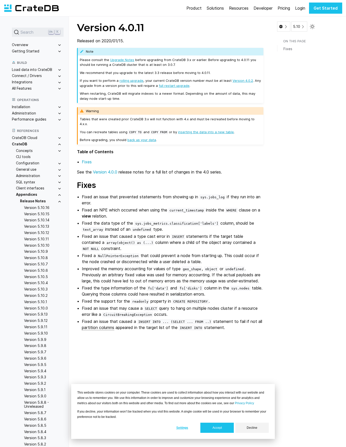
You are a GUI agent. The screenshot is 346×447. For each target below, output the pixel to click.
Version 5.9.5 (35, 364)
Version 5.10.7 (36, 264)
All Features (22, 88)
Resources (238, 8)
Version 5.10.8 (36, 258)
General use (26, 169)
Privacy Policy (244, 403)
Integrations (22, 82)
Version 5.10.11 (36, 239)
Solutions (215, 8)
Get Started (326, 8)
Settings (182, 428)
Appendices (26, 194)
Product (194, 8)
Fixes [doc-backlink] (86, 185)
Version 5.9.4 (35, 371)
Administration (24, 113)
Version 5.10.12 (36, 232)
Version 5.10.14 (36, 220)
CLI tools (23, 157)
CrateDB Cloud (24, 137)
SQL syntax (25, 182)
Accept (217, 428)
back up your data (141, 140)
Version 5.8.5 (35, 425)
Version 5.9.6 (35, 358)
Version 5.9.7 (35, 352)
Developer (263, 8)
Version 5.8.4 (35, 432)
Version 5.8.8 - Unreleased (36, 404)
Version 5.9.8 (35, 345)
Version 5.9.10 (36, 333)
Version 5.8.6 (35, 419)
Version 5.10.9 (36, 251)
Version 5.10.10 (36, 245)
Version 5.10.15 (36, 214)
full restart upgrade (174, 86)
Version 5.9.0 (35, 396)
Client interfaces (30, 188)
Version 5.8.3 (35, 438)
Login (300, 8)
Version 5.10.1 (35, 302)
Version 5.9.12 (36, 320)
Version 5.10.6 (36, 270)
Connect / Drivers (27, 75)
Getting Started (25, 51)
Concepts (24, 150)
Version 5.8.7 (35, 413)
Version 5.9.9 (35, 339)
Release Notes (33, 201)
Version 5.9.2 (35, 383)
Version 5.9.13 (36, 314)
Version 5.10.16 (36, 207)
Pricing (284, 8)
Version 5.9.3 (35, 377)
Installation (21, 107)
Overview (20, 45)
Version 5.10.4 (36, 283)
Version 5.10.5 (36, 277)
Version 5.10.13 (36, 226)
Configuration (27, 163)
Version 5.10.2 (36, 295)
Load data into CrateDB (32, 69)
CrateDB (19, 144)
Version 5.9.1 (35, 389)
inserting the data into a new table (206, 132)
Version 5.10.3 (36, 289)
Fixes (87, 161)
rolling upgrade (131, 81)
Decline (252, 428)
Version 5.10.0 (36, 308)
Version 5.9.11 (35, 327)
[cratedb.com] (31, 8)
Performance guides (29, 119)
